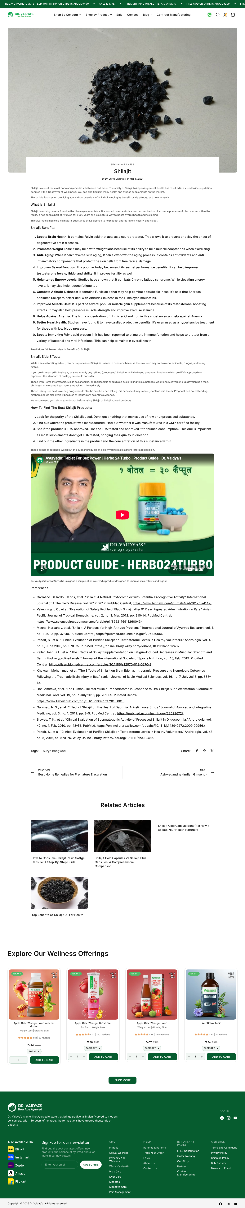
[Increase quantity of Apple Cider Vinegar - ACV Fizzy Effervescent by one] (84, 1057)
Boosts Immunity (49, 334)
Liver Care (115, 1176)
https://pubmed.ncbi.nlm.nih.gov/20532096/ (129, 634)
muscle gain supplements (131, 304)
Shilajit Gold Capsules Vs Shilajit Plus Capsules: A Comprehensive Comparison (120, 862)
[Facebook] (196, 750)
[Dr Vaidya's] (21, 15)
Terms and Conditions (224, 1147)
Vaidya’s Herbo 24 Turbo (49, 580)
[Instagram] (229, 1118)
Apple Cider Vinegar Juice (152, 1023)
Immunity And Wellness (117, 1159)
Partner (181, 1166)
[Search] (218, 14)
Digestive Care (118, 1186)
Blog (146, 14)
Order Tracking (186, 1155)
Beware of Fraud (221, 1168)
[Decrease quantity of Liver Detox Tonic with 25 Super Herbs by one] (189, 1057)
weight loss (105, 249)
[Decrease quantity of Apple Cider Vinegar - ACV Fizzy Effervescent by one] (71, 1057)
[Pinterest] (204, 750)
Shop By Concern (66, 14)
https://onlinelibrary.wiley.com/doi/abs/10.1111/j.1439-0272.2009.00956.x (151, 725)
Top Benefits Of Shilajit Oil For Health (57, 915)
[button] (233, 14)
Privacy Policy (219, 1152)
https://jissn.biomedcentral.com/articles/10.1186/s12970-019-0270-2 (100, 664)
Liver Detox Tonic (211, 1023)
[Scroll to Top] (237, 1187)
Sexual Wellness (122, 164)
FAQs (146, 1157)
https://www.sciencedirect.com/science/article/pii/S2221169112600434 (90, 621)
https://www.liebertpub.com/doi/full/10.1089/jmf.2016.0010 (80, 701)
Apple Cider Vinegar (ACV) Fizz (93, 1023)
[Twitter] (212, 750)
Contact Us (150, 1168)
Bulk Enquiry (218, 1163)
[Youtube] (235, 1118)
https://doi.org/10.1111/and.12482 (128, 738)
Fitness (113, 1147)
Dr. (32, 580)
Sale (119, 14)
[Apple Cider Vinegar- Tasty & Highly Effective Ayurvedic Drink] (152, 994)
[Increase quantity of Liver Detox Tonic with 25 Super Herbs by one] (202, 1057)
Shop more (122, 1080)
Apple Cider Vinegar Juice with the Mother (34, 1024)
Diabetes (114, 1181)
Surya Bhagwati (54, 751)
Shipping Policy (220, 1157)
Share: (186, 751)
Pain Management (120, 1191)
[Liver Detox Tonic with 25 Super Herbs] (211, 994)
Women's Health (119, 1166)
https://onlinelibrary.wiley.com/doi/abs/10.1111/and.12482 (137, 646)
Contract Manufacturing (173, 14)
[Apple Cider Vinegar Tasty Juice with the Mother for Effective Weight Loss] (34, 994)
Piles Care (115, 1171)
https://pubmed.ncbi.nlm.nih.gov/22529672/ (150, 713)
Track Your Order (153, 1152)
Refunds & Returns (154, 1147)
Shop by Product (97, 14)
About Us (149, 1163)
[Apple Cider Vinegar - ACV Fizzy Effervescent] (93, 994)
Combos (132, 14)
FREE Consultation (188, 1150)
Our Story (183, 1161)
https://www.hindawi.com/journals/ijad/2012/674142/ (172, 603)
